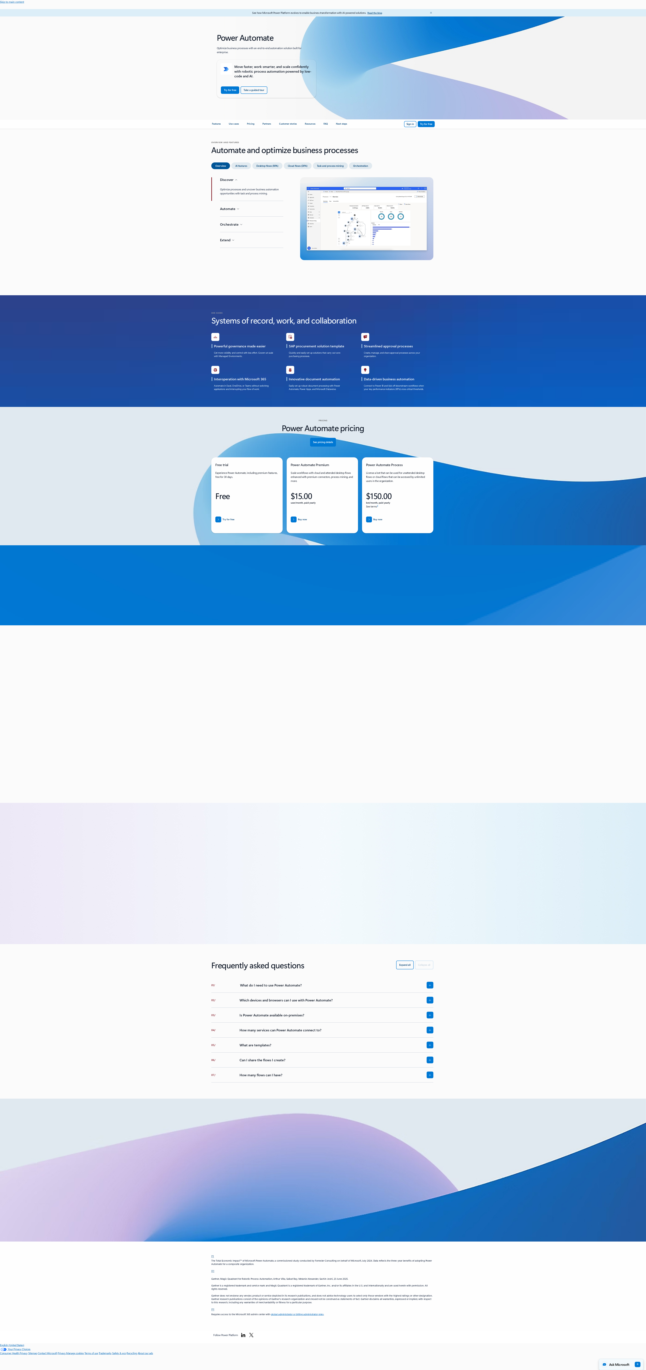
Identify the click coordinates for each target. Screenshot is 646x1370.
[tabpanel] (322, 230)
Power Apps (255, 744)
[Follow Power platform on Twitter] (251, 1335)
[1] (212, 1255)
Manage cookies (75, 1353)
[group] (322, 710)
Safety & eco (119, 1353)
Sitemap (32, 1353)
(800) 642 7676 (256, 1207)
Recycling (132, 1353)
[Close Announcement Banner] (430, 12)
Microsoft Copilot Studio (284, 744)
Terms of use (91, 1353)
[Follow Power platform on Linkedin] (243, 1335)
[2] (212, 1270)
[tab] (220, 165)
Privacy (62, 1353)
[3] (212, 1309)
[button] (272, 780)
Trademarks (105, 1353)
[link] (216, 125)
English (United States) (12, 1345)
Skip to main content (12, 2)
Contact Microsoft (47, 1353)
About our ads (145, 1353)
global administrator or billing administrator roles (297, 1314)
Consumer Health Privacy (14, 1353)
